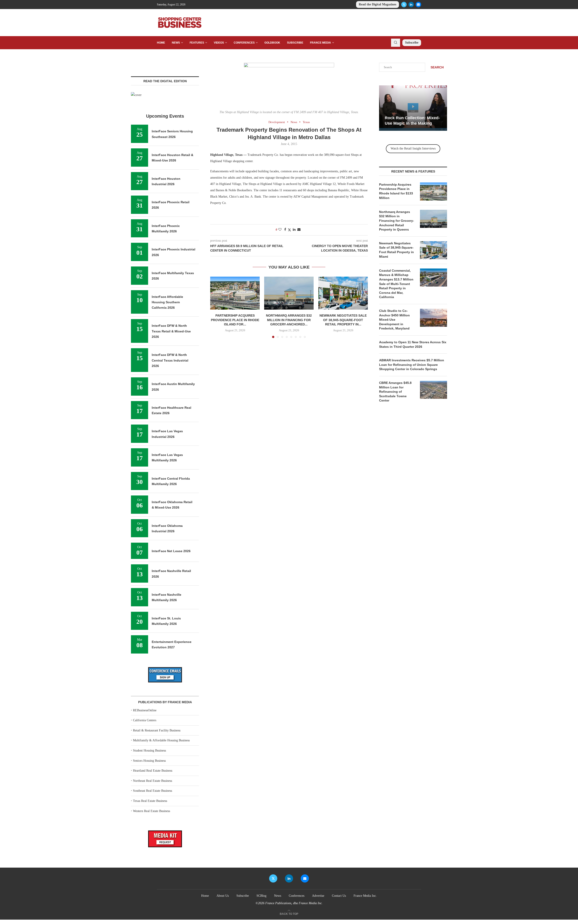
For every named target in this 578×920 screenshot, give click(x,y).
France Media (320, 42)
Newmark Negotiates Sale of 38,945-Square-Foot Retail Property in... (343, 320)
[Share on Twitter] (289, 230)
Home (161, 42)
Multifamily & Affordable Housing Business (161, 740)
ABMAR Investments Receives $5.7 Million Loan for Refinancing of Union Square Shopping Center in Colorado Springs (411, 364)
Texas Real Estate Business (150, 801)
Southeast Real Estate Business (152, 790)
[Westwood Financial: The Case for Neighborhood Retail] (423, 108)
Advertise (318, 895)
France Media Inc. (365, 895)
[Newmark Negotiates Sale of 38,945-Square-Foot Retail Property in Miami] (343, 293)
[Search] (395, 43)
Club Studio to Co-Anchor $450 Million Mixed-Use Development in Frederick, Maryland (394, 319)
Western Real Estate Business (151, 811)
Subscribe (295, 42)
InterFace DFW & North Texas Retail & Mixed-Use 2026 (171, 331)
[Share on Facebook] (285, 229)
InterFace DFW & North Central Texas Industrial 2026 (170, 360)
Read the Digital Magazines (377, 4)
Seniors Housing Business (149, 760)
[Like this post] (280, 229)
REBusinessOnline (144, 710)
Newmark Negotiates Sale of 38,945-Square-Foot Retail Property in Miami (396, 249)
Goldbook (272, 42)
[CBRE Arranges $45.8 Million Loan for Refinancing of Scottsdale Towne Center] (433, 390)
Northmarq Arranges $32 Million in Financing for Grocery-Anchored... (289, 320)
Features (197, 42)
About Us (223, 895)
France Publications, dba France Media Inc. (294, 903)
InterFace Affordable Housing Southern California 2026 (167, 302)
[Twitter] (404, 4)
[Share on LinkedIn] (294, 229)
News (176, 42)
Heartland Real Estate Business (152, 770)
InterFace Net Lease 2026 (171, 551)
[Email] (418, 4)
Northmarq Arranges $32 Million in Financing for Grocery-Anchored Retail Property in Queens (396, 220)
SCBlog (261, 895)
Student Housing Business (149, 750)
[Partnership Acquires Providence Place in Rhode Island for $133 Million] (235, 293)
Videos (219, 42)
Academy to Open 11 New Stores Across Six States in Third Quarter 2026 (412, 344)
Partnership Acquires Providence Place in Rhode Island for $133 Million (396, 191)
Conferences (244, 42)
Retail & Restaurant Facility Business (156, 730)
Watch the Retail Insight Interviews (413, 148)
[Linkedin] (411, 4)
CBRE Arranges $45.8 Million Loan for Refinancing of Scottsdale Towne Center (395, 391)
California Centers (144, 720)
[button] (216, 307)
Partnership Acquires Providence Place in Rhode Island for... (235, 320)
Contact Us (339, 895)
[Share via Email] (299, 229)
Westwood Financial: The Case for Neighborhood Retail (419, 118)
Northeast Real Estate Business (152, 780)
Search (437, 67)
